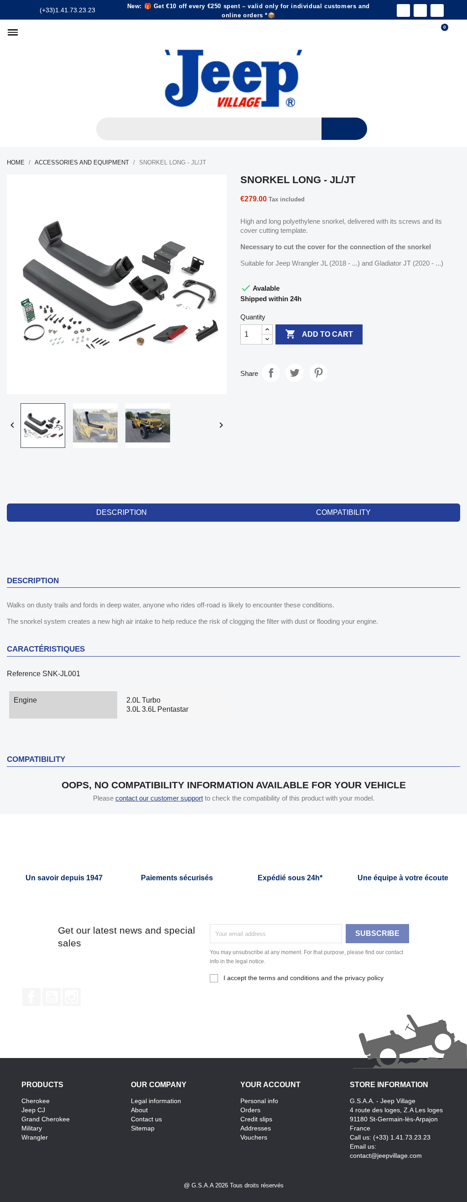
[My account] (455, 32)
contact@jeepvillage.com (386, 1155)
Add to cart (319, 334)
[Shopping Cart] (440, 32)
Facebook (31, 997)
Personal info (259, 1100)
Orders (250, 1110)
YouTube (51, 997)
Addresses (255, 1128)
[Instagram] (420, 10)
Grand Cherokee (45, 1119)
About (139, 1110)
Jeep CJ (33, 1110)
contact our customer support (159, 798)
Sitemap (143, 1128)
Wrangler (34, 1137)
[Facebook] (403, 10)
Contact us (146, 1119)
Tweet (294, 373)
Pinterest (318, 373)
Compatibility (343, 512)
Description (121, 512)
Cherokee (35, 1100)
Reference (24, 674)
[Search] (344, 129)
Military (31, 1128)
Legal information (156, 1100)
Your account (270, 1085)
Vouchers (253, 1137)
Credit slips (256, 1119)
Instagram (71, 997)
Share (271, 373)
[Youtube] (437, 10)
